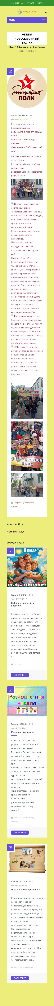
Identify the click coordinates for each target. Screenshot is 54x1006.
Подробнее (20, 675)
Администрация (21, 119)
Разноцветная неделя (22, 732)
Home (11, 47)
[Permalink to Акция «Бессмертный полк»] (27, 107)
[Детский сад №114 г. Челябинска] (27, 11)
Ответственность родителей (25, 889)
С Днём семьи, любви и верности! (23, 604)
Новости (14, 507)
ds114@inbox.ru (19, 3)
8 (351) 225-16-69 (36, 3)
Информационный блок (27, 47)
